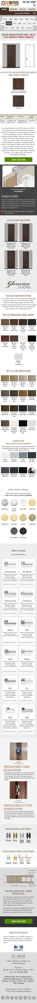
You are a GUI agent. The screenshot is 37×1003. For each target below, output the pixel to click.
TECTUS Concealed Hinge (18, 801)
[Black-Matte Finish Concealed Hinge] (28, 835)
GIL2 (34, 23)
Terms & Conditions (24, 989)
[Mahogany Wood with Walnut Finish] (14, 322)
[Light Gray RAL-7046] (23, 455)
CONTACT (32, 9)
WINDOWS (13, 9)
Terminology (28, 979)
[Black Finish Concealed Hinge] (28, 858)
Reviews (31, 981)
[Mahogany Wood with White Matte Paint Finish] (23, 338)
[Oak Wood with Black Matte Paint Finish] (23, 423)
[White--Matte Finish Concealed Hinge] (22, 835)
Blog (19, 981)
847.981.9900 (29, 2)
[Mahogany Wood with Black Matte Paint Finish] (32, 338)
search (34, 5)
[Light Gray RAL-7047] (14, 455)
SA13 (21, 19)
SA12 (16, 19)
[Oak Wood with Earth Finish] (32, 393)
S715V (9, 23)
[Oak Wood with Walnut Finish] (5, 408)
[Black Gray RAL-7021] (14, 470)
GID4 (12, 28)
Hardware (5, 981)
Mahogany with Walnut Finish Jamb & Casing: (11, 246)
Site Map (21, 983)
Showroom (18, 967)
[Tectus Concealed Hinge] (18, 790)
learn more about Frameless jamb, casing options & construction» (19, 212)
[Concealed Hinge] (18, 751)
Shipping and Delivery (24, 991)
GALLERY (23, 9)
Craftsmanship (9, 977)
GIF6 (23, 28)
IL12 (29, 23)
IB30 (19, 23)
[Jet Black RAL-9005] (23, 470)
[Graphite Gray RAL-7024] (5, 470)
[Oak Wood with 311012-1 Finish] (5, 393)
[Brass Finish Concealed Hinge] (15, 835)
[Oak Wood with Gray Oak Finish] (32, 408)
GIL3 (7, 28)
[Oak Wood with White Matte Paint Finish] (14, 423)
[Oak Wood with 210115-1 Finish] (14, 393)
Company (13, 981)
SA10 (5, 19)
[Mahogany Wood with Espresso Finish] (32, 322)
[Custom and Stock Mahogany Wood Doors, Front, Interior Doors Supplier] (11, 3)
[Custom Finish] (32, 470)
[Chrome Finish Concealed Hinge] (8, 835)
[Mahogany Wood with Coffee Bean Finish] (23, 322)
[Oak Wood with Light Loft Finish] (5, 378)
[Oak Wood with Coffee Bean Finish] (14, 408)
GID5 (17, 28)
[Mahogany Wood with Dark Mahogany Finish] (5, 338)
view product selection (22, 13)
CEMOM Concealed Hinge (18, 762)
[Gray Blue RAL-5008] (32, 455)
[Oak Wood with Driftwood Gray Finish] (5, 423)
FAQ (14, 983)
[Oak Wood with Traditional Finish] (23, 393)
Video (25, 981)
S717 (14, 23)
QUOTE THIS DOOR (18, 159)
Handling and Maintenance (12, 979)
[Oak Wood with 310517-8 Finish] (32, 378)
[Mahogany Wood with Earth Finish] (5, 322)
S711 (32, 19)
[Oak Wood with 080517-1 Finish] (23, 378)
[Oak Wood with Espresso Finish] (23, 408)
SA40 (27, 19)
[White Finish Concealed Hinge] (22, 858)
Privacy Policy (10, 991)
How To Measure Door (24, 977)
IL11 (24, 23)
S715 (3, 23)
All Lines (29, 28)
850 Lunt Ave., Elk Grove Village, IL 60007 (20, 970)
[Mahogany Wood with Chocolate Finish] (14, 338)
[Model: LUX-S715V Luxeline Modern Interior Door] (11, 56)
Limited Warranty (10, 989)
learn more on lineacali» (10, 584)
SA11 (10, 19)
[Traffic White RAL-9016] (5, 455)
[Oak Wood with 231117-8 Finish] (14, 378)
